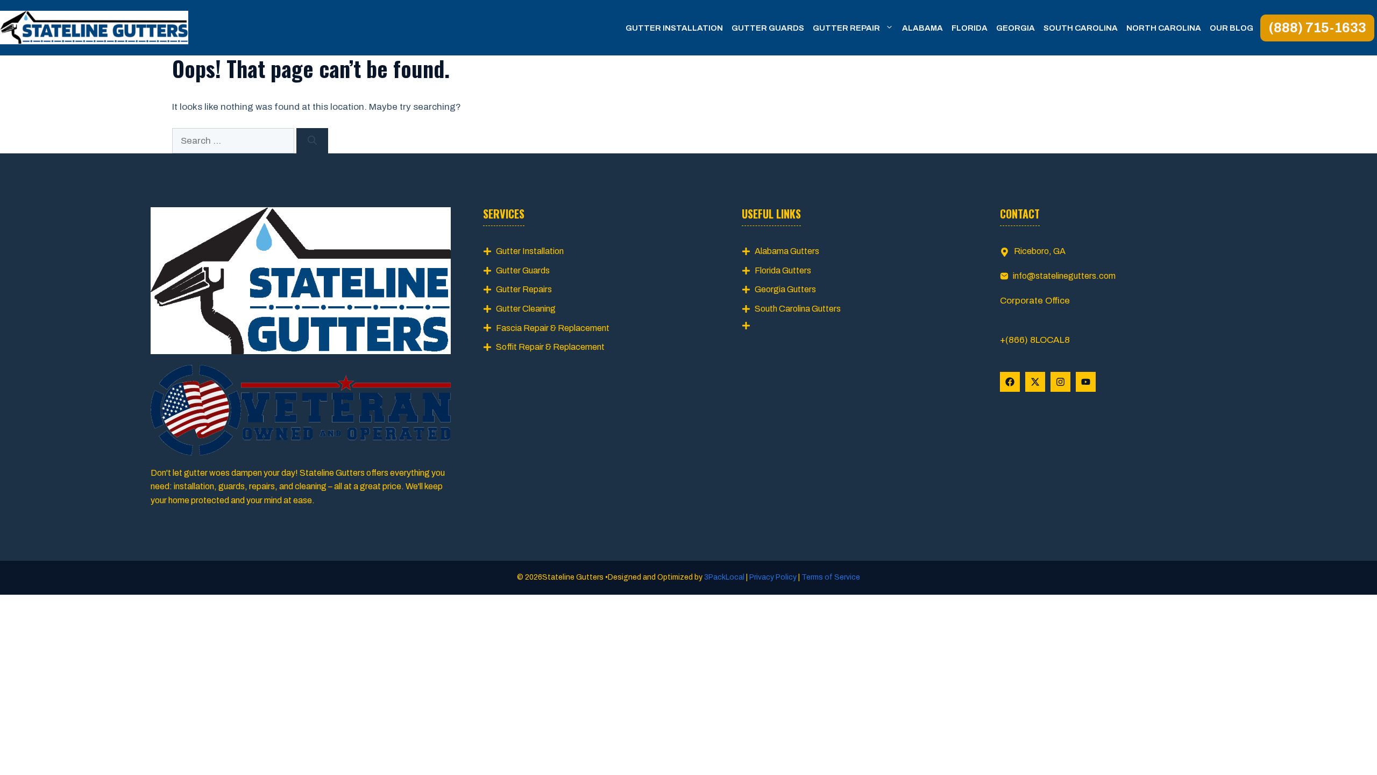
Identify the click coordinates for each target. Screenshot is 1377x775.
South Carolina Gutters (798, 308)
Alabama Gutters (787, 251)
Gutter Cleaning (526, 308)
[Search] (312, 141)
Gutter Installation (674, 28)
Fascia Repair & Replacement (552, 328)
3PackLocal (725, 577)
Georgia (1015, 28)
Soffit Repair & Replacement (550, 346)
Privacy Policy (773, 577)
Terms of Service (830, 577)
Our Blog (1231, 28)
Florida (970, 28)
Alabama (922, 28)
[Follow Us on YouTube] (1086, 382)
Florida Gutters (783, 270)
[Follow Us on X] (1035, 382)
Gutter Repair (846, 28)
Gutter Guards (768, 28)
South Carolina (1081, 28)
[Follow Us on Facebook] (1010, 382)
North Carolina (1163, 28)
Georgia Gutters (785, 289)
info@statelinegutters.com (1064, 275)
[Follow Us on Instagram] (1060, 382)
